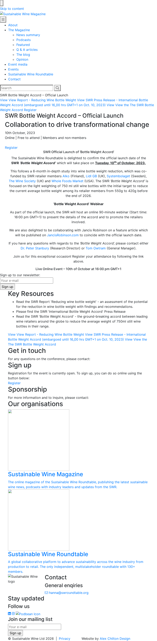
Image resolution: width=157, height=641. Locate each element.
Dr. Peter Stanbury (35, 248)
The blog (23, 54)
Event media (17, 64)
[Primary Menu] (3, 19)
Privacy (64, 638)
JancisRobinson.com (63, 235)
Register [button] (30, 110)
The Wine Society (22, 181)
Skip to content (12, 9)
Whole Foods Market (67, 181)
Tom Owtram (96, 248)
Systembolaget (118, 176)
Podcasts (23, 40)
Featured (23, 45)
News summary (28, 35)
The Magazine (19, 30)
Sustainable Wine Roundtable (30, 74)
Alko (66, 176)
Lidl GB (91, 176)
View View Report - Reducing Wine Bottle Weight (38, 100)
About (13, 25)
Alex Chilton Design (115, 638)
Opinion (22, 59)
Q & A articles (27, 50)
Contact (14, 79)
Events (13, 69)
